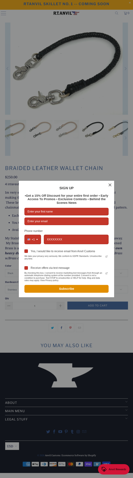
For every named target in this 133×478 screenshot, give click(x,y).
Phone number (33, 230)
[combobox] (32, 239)
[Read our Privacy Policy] (106, 256)
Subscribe (66, 288)
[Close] (110, 185)
